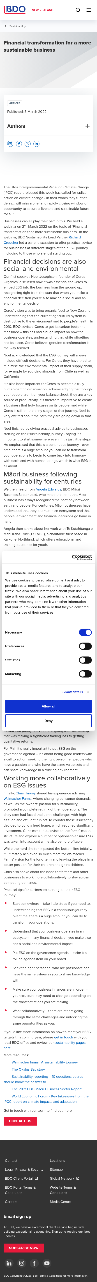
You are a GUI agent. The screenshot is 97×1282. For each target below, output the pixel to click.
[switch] (85, 646)
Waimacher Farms (17, 798)
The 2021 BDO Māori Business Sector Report (47, 1088)
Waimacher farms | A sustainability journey (44, 1062)
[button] (20, 1121)
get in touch (63, 1037)
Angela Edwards (48, 489)
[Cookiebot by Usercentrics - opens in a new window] (72, 557)
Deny (48, 721)
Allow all (48, 706)
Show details (72, 692)
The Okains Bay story (28, 1069)
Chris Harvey (26, 793)
